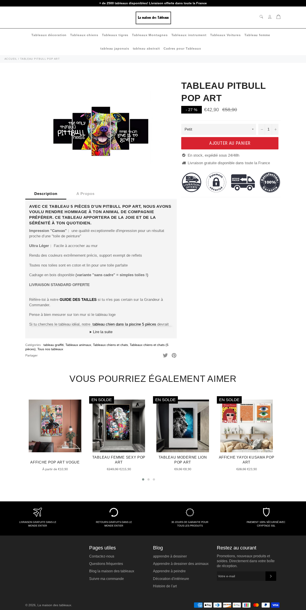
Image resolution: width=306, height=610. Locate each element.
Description (45, 194)
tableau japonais (114, 48)
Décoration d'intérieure (171, 579)
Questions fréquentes (106, 564)
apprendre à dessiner (170, 556)
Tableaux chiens (84, 35)
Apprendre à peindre (169, 571)
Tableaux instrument (189, 35)
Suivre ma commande (106, 579)
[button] (143, 479)
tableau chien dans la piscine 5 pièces (124, 324)
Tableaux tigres (115, 35)
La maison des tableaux (54, 605)
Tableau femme (257, 35)
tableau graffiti (53, 345)
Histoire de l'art (165, 586)
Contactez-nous (101, 556)
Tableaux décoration (49, 35)
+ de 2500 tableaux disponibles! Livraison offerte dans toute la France (153, 3)
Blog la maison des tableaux (111, 571)
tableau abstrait (146, 48)
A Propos (85, 194)
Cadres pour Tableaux (182, 48)
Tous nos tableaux (50, 349)
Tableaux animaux (78, 345)
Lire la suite (102, 332)
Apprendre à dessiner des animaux (181, 564)
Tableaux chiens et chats (110, 345)
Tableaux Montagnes (150, 35)
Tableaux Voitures (225, 35)
